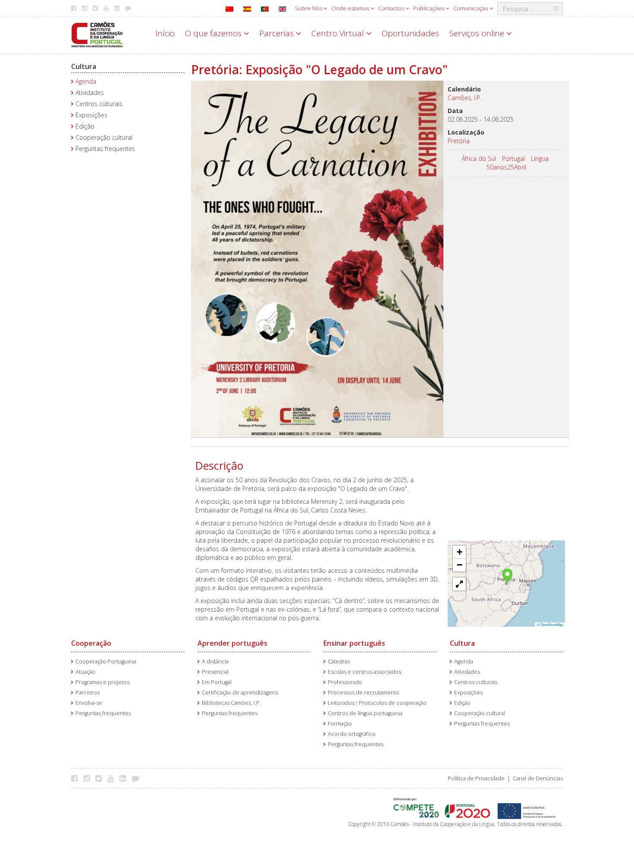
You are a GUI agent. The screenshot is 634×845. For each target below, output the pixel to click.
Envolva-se (88, 703)
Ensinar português (354, 643)
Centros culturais (98, 104)
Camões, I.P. (464, 98)
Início (165, 33)
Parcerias (277, 33)
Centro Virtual (338, 33)
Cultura (83, 66)
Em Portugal (217, 682)
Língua (540, 158)
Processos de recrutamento (363, 692)
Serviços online (477, 33)
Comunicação (471, 8)
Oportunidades (410, 33)
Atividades (89, 92)
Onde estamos (350, 8)
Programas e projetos (102, 682)
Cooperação (91, 643)
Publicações (429, 8)
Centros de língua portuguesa (365, 713)
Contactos (391, 8)
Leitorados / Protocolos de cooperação (377, 703)
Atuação (85, 671)
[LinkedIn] (124, 778)
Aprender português (232, 643)
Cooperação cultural (103, 137)
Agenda (85, 81)
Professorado (345, 682)
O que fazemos (214, 33)
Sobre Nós (309, 8)
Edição (84, 126)
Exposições (91, 115)
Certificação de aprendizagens (240, 692)
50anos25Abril (506, 167)
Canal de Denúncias (538, 778)
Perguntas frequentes (105, 148)
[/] (97, 34)
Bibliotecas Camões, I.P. (231, 703)
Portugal (513, 158)
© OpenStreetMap (550, 624)
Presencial (215, 671)
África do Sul (478, 158)
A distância (215, 661)
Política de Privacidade (476, 778)
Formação (340, 723)
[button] (507, 575)
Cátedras (339, 661)
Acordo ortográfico (352, 734)
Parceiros (87, 692)
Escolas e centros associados (364, 671)
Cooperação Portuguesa (105, 661)
